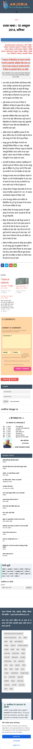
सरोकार (10, 482)
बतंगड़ (11, 665)
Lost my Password (14, 401)
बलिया (21, 51)
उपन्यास (11, 574)
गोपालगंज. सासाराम (14, 47)
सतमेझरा (4, 462)
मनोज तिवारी (12, 677)
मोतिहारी (13, 53)
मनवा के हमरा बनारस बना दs (10, 532)
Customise (16, 741)
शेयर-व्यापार (5, 556)
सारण (5, 689)
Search (3, 585)
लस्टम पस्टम (20, 681)
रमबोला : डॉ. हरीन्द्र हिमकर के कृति (11, 473)
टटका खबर (7, 653)
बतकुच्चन (17, 665)
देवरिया (25, 49)
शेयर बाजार (21, 685)
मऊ (9, 53)
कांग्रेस (5, 642)
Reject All (16, 745)
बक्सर (16, 51)
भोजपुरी (6, 673)
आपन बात (4, 574)
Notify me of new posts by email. (13, 365)
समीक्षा (17, 576)
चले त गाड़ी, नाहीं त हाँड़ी (8, 513)
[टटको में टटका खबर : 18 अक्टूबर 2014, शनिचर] (22, 282)
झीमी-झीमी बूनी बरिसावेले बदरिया (11, 460)
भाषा (6, 528)
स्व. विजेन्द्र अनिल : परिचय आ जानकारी (12, 480)
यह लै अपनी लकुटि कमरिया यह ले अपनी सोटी (13, 493)
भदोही (30, 51)
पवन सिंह (22, 657)
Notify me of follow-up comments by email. (17, 361)
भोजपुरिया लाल (6, 482)
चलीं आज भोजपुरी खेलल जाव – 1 (11, 539)
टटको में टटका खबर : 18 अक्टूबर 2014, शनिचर (22, 287)
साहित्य (7, 475)
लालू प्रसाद (7, 685)
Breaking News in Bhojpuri (14, 45)
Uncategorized (6, 488)
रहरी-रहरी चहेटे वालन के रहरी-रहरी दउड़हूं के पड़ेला (15, 467)
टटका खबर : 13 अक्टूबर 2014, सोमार (7, 287)
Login (6, 401)
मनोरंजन (4, 534)
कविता (4, 475)
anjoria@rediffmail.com (19, 615)
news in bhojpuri (10, 638)
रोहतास (19, 53)
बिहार (5, 669)
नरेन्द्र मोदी (6, 657)
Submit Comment (22, 369)
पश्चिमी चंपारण (7, 661)
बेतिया (25, 51)
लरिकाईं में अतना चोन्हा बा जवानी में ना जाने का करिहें (15, 526)
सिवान (30, 53)
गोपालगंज (13, 645)
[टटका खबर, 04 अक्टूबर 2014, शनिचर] (8, 303)
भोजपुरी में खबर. (24, 673)
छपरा (6, 49)
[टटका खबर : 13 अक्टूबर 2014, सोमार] (7, 282)
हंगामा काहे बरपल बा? (8, 554)
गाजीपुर (6, 47)
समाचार (16, 20)
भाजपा (22, 669)
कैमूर (30, 45)
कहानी (4, 521)
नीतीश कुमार (15, 657)
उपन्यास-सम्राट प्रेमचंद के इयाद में (10, 499)
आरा (26, 45)
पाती (15, 661)
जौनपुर (11, 49)
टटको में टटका (18, 49)
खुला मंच (27, 574)
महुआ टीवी (20, 677)
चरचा (4, 528)
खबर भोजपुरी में (18, 642)
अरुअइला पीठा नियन (8, 486)
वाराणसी (25, 53)
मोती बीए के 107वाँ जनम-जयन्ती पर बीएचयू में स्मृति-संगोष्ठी (15, 546)
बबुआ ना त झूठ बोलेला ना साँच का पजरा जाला (14, 519)
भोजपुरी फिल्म (14, 673)
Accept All (16, 736)
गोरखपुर (24, 47)
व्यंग (12, 576)
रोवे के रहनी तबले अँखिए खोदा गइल (11, 506)
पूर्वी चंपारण (10, 51)
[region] (16, 734)
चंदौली (29, 47)
